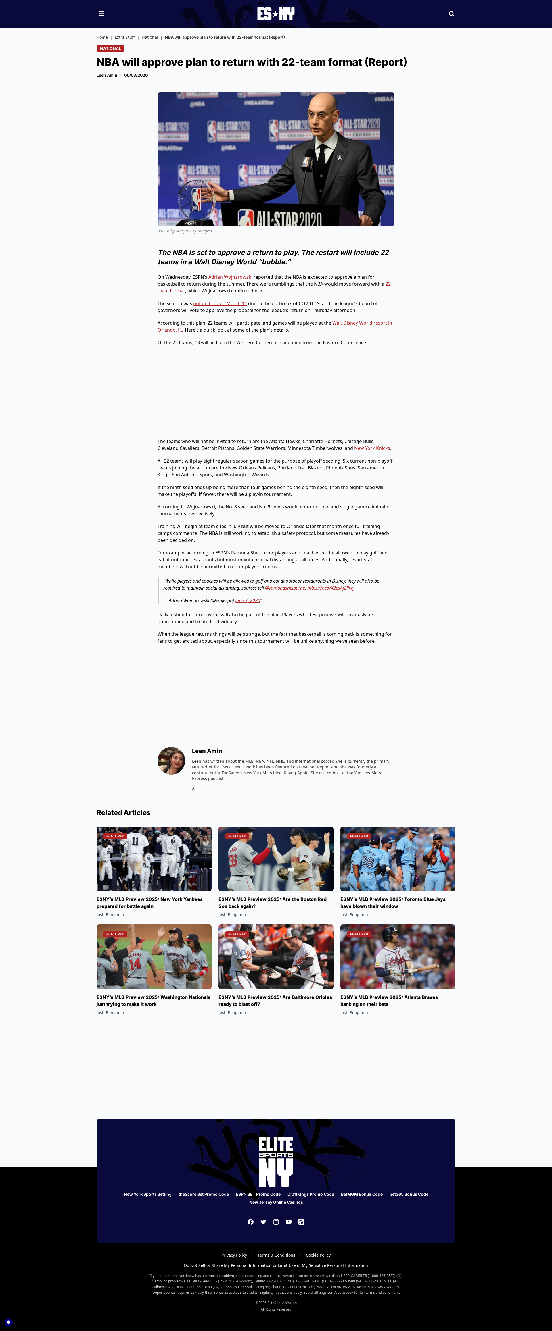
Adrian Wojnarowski (230, 277)
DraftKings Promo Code (311, 1194)
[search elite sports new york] (451, 14)
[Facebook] (251, 1222)
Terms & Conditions (276, 1255)
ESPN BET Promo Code (258, 1194)
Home (102, 37)
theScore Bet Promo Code (204, 1194)
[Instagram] (276, 1222)
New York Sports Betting (148, 1194)
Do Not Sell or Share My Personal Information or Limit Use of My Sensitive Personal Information (276, 1265)
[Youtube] (289, 1222)
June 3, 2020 (247, 600)
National (150, 37)
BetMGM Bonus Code (362, 1194)
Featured (115, 836)
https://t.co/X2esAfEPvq (330, 588)
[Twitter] (263, 1222)
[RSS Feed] (301, 1222)
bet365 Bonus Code (409, 1194)
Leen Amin (107, 75)
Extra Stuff (125, 37)
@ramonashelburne (285, 588)
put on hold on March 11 (220, 303)
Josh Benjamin (110, 914)
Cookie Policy (318, 1255)
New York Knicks (372, 448)
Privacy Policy (234, 1255)
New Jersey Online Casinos (276, 1202)
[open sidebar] (101, 14)
